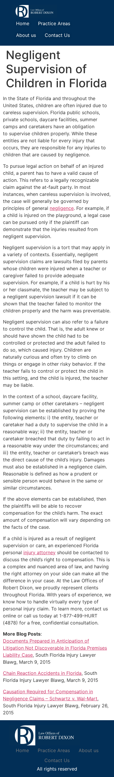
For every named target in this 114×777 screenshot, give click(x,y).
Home (22, 23)
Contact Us (57, 35)
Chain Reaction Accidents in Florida (42, 673)
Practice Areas (54, 23)
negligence (62, 208)
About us (26, 35)
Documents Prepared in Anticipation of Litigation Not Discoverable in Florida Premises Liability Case (55, 648)
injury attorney (39, 552)
